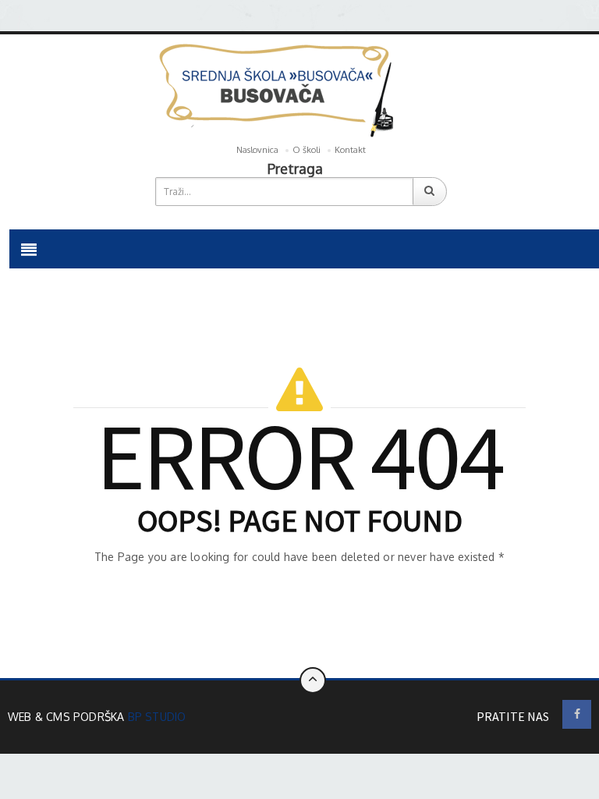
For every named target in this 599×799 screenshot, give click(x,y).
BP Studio (157, 716)
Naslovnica (257, 149)
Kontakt (350, 149)
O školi (306, 149)
